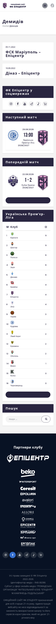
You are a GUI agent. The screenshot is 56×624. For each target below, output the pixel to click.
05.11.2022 (10, 47)
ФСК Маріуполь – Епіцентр (23, 53)
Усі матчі (28, 200)
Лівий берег (15, 336)
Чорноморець (16, 385)
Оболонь (14, 356)
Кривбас (14, 287)
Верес (13, 366)
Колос (13, 375)
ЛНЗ (12, 306)
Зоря (12, 267)
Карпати (14, 237)
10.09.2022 (10, 68)
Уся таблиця (28, 394)
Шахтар (13, 247)
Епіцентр (14, 297)
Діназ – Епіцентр (23, 73)
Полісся (13, 257)
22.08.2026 (28, 174)
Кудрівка (14, 326)
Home (5, 25)
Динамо (13, 277)
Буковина (14, 346)
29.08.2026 (28, 129)
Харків (13, 316)
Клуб (14, 227)
